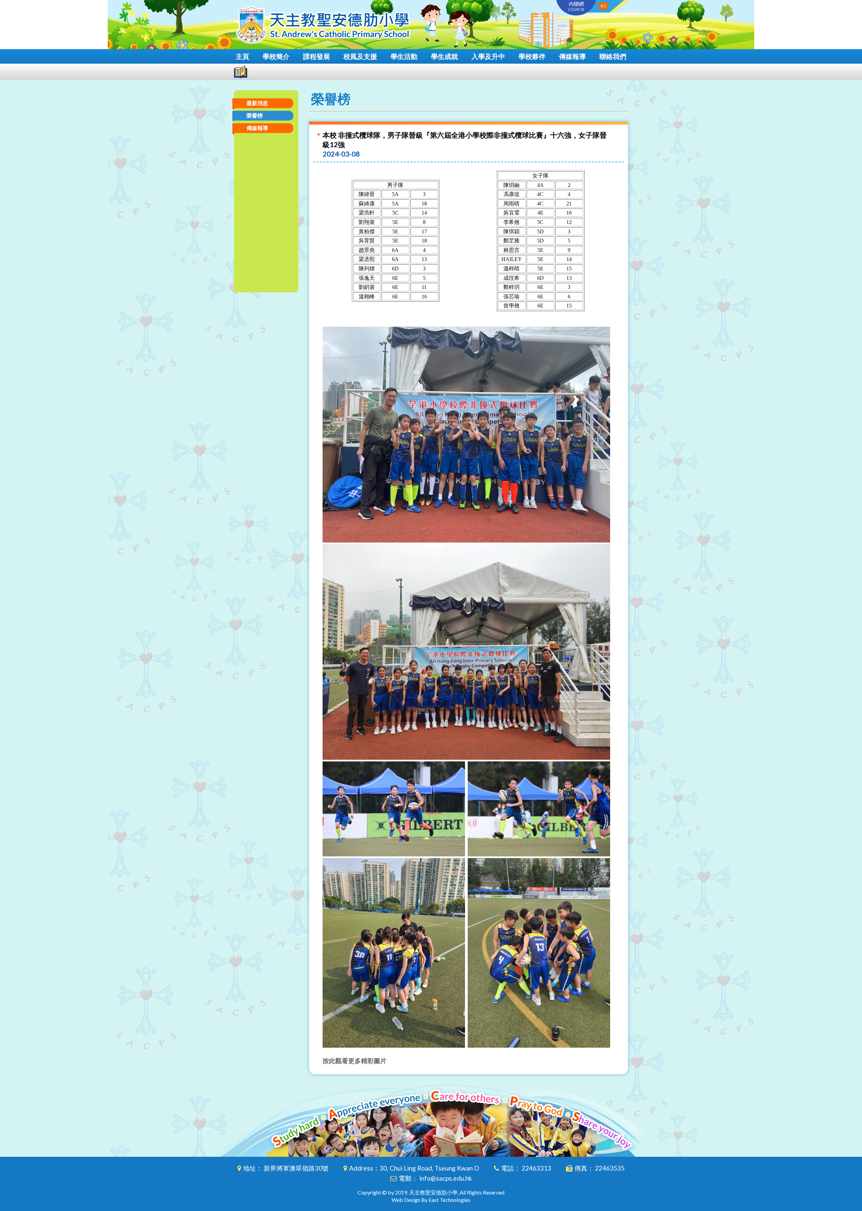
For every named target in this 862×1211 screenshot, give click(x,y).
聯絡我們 (612, 56)
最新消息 (257, 103)
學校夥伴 (532, 56)
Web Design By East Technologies (431, 1200)
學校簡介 (276, 56)
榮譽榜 (254, 115)
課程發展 (316, 56)
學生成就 (444, 56)
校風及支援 (360, 56)
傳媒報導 (572, 56)
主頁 (242, 56)
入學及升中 (488, 56)
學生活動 (404, 56)
